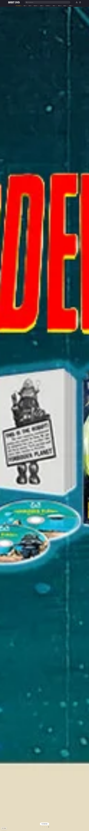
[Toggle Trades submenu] (72, 5)
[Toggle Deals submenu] (67, 5)
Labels (41, 5)
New (25, 5)
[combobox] (47, 2)
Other (54, 5)
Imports (35, 5)
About (59, 5)
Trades (70, 5)
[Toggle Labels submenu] (43, 5)
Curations (48, 5)
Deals (64, 5)
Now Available (44, 825)
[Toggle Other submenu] (56, 5)
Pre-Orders (18, 5)
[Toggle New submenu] (26, 5)
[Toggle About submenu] (61, 5)
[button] (80, 2)
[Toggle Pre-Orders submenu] (21, 5)
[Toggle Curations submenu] (50, 5)
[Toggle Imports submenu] (38, 5)
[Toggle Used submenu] (31, 5)
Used (30, 5)
